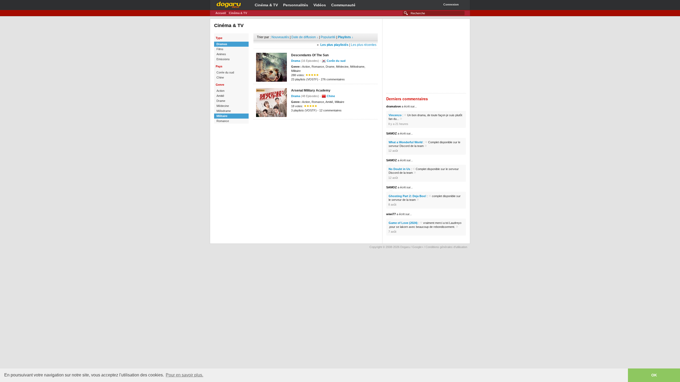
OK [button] (654, 375)
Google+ (417, 247)
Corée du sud (225, 72)
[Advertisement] (315, 127)
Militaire (221, 116)
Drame (220, 100)
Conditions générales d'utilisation (446, 247)
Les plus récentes (363, 45)
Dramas (221, 44)
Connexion (451, 4)
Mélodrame (223, 110)
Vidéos (319, 5)
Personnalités (295, 5)
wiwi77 (391, 214)
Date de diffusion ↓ (304, 37)
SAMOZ (391, 133)
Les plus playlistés (334, 45)
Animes (221, 54)
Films (219, 49)
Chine (220, 77)
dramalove (393, 106)
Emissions (223, 59)
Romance (222, 121)
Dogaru (228, 4)
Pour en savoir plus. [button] (184, 375)
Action (220, 90)
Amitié (220, 95)
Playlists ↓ (345, 37)
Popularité (328, 37)
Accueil (220, 13)
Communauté (343, 5)
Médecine (222, 105)
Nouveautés (280, 37)
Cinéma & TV (266, 5)
